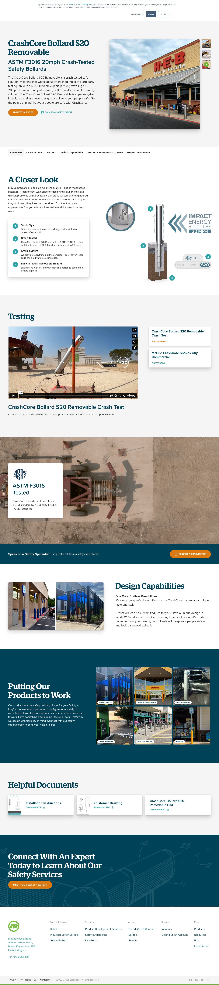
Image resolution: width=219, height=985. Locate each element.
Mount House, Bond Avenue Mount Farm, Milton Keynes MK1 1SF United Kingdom (21, 944)
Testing (51, 152)
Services (89, 922)
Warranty (167, 929)
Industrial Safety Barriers (64, 934)
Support (165, 922)
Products (199, 929)
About (131, 922)
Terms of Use (73, 4)
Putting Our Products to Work (105, 152)
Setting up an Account (175, 934)
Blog (196, 940)
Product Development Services (103, 929)
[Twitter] (202, 980)
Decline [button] (164, 14)
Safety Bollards (59, 940)
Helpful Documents (139, 152)
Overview (16, 152)
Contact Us (45, 980)
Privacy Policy (88, 4)
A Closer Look (34, 152)
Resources (200, 934)
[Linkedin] (196, 980)
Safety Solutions (58, 922)
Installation (91, 940)
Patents (132, 940)
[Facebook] (190, 980)
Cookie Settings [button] (137, 14)
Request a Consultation (192, 554)
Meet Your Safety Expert (30, 884)
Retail (53, 929)
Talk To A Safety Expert (58, 112)
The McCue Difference (141, 929)
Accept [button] (151, 14)
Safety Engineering (96, 934)
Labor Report (201, 946)
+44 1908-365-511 (18, 956)
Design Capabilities (71, 152)
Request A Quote (23, 112)
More (196, 922)
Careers (133, 934)
